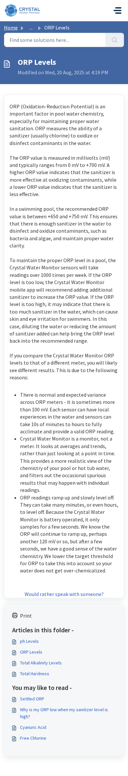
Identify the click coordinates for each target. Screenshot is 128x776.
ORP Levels (31, 652)
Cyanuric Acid (33, 727)
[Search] (114, 40)
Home (11, 27)
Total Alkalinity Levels (41, 663)
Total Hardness (34, 674)
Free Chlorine (33, 738)
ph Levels (29, 641)
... (31, 27)
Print (26, 615)
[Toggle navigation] (117, 10)
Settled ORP (32, 699)
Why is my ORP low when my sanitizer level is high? (64, 713)
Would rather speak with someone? (64, 594)
